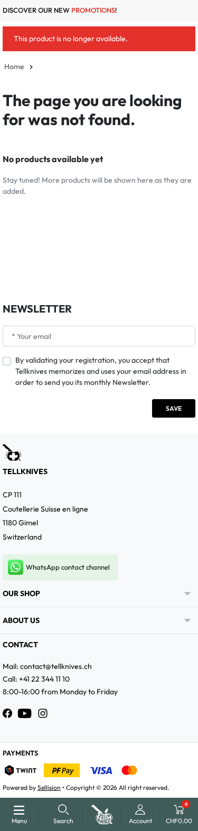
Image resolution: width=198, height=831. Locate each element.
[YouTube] (24, 713)
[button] (63, 814)
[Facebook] (7, 713)
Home (14, 66)
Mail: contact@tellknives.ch (47, 666)
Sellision (49, 787)
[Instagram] (42, 713)
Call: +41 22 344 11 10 (36, 679)
